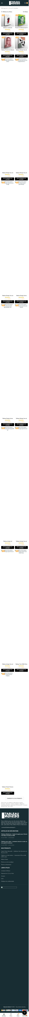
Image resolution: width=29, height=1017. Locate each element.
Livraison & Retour (5, 870)
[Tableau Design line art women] (21, 360)
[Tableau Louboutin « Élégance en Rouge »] (7, 20)
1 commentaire (11, 837)
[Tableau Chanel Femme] (7, 729)
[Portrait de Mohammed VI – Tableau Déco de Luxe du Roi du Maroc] (21, 20)
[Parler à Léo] (24, 1013)
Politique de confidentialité (7, 881)
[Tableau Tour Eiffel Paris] (21, 606)
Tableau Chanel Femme (7, 786)
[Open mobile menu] (1, 3)
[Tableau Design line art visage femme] (7, 237)
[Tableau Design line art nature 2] (21, 42)
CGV (2, 878)
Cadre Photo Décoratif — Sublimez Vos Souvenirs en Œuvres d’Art (14, 852)
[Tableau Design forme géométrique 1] (7, 360)
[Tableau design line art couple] (7, 606)
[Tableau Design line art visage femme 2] (21, 115)
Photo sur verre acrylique (7, 862)
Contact (3, 876)
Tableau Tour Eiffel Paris (21, 664)
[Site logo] (14, 2)
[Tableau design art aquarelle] (7, 483)
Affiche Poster (4, 859)
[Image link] (10, 815)
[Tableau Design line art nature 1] (7, 115)
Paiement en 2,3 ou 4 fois (7, 873)
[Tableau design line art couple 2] (21, 483)
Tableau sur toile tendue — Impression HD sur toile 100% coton (13, 856)
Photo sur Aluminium (6, 864)
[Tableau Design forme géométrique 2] (21, 237)
